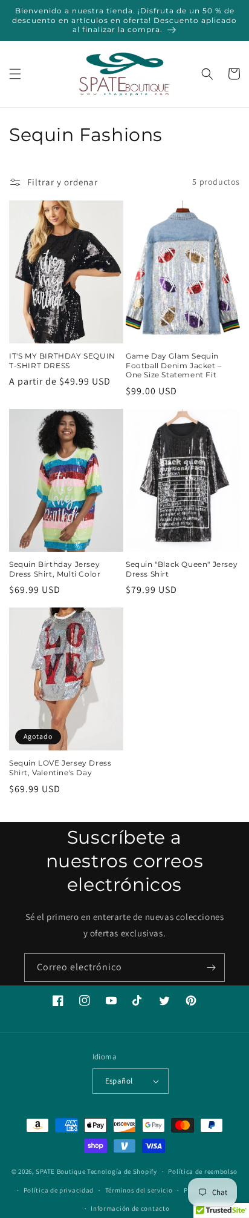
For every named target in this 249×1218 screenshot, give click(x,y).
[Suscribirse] (211, 967)
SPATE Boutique (60, 1171)
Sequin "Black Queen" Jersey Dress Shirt (182, 569)
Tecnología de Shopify (122, 1171)
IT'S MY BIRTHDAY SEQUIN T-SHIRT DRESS (62, 360)
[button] (15, 74)
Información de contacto (130, 1208)
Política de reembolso (203, 1171)
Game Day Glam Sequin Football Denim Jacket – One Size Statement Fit (174, 365)
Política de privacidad (59, 1190)
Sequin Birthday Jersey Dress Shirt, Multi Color (54, 569)
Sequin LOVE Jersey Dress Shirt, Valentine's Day (60, 767)
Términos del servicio (139, 1190)
